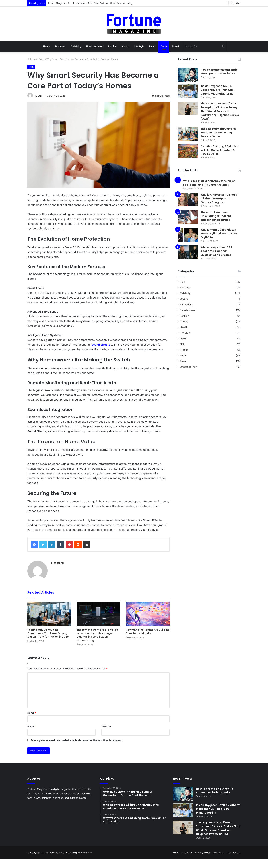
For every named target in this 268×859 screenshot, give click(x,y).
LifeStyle (139, 46)
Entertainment (94, 46)
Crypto (184, 298)
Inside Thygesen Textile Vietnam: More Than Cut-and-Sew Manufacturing (217, 89)
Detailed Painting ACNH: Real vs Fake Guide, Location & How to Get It (220, 150)
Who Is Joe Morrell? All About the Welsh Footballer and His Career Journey (209, 183)
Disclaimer (218, 852)
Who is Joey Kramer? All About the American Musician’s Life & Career (216, 251)
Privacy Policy (202, 852)
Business (60, 46)
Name (31, 712)
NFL (182, 344)
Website (106, 726)
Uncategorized (188, 366)
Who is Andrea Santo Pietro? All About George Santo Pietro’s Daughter (220, 198)
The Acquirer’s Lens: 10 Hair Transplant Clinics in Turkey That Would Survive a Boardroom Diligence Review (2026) (220, 111)
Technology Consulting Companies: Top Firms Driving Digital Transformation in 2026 (48, 633)
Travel (175, 46)
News (152, 46)
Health (125, 46)
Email (31, 726)
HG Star (38, 95)
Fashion (112, 46)
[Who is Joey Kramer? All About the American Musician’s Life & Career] (188, 252)
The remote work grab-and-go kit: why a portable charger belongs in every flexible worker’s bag (97, 635)
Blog (182, 281)
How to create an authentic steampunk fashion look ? (219, 71)
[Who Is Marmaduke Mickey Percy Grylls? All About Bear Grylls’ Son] (188, 235)
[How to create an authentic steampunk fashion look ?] (188, 75)
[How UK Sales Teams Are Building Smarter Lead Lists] (148, 614)
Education (186, 304)
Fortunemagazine (59, 852)
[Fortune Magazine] (134, 24)
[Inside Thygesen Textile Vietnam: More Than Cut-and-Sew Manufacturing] (188, 91)
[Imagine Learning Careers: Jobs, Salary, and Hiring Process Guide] (188, 134)
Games (184, 321)
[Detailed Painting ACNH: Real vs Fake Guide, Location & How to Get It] (188, 151)
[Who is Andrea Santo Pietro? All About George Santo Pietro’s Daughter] (188, 199)
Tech (164, 46)
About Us (187, 852)
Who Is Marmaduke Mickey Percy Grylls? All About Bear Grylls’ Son (219, 233)
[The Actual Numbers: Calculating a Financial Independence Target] (188, 217)
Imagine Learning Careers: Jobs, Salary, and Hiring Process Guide (218, 132)
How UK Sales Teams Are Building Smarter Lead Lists (148, 631)
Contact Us (233, 852)
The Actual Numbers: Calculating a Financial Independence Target (216, 216)
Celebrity (76, 46)
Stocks (184, 349)
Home (46, 46)
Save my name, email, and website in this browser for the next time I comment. (76, 740)
